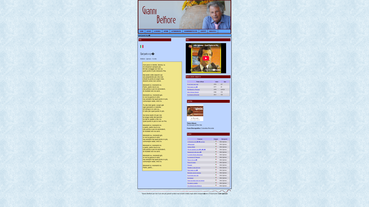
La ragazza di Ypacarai (193, 157)
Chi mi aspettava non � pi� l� (196, 149)
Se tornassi (190, 178)
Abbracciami (190, 144)
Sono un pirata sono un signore (195, 180)
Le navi (149, 31)
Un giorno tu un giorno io (194, 186)
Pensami (189, 165)
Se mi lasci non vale (192, 84)
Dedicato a (212, 31)
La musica (157, 31)
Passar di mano (191, 162)
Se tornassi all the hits (193, 95)
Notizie (166, 31)
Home (141, 31)
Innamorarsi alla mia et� (194, 152)
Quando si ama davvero (193, 167)
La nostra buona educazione (195, 155)
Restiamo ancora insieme (194, 173)
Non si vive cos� (192, 160)
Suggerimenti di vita (190, 31)
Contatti (203, 31)
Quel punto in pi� (192, 87)
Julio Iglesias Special (193, 92)
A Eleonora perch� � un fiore (196, 142)
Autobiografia (176, 31)
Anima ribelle (191, 147)
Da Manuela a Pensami (193, 89)
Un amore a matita (192, 183)
